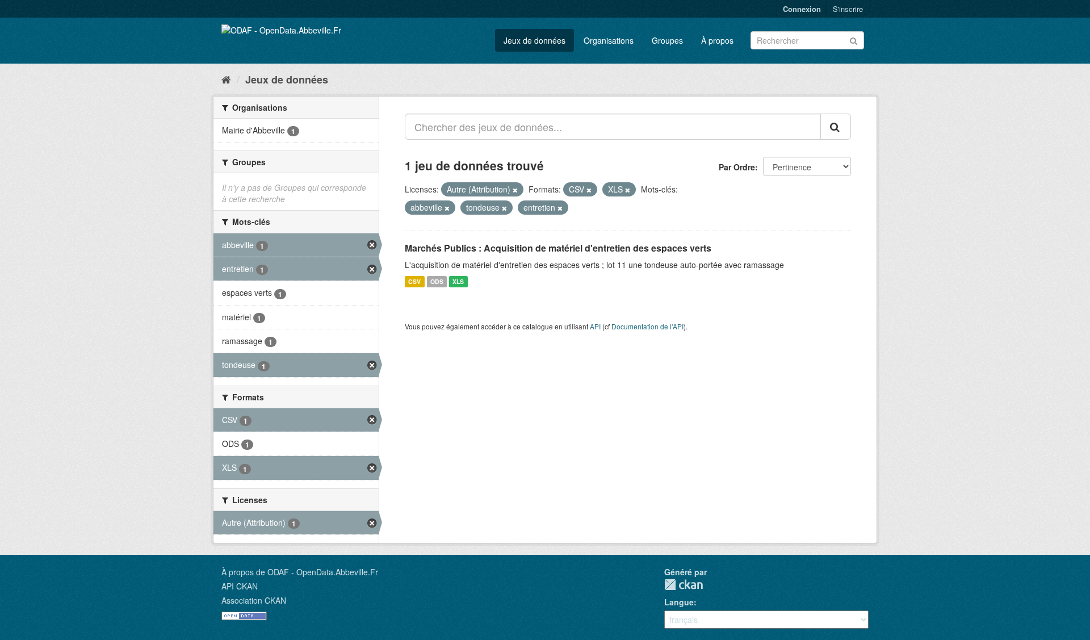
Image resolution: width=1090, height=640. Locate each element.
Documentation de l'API (647, 326)
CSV (414, 281)
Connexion (802, 8)
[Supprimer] (515, 189)
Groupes (667, 40)
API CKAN (239, 586)
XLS (458, 281)
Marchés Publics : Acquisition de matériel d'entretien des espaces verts (558, 247)
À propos (717, 40)
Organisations (609, 40)
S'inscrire (848, 8)
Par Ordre (737, 167)
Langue (679, 602)
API (595, 326)
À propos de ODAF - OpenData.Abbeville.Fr (299, 572)
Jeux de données (534, 40)
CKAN (683, 585)
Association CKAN (253, 600)
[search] (835, 127)
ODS (436, 281)
